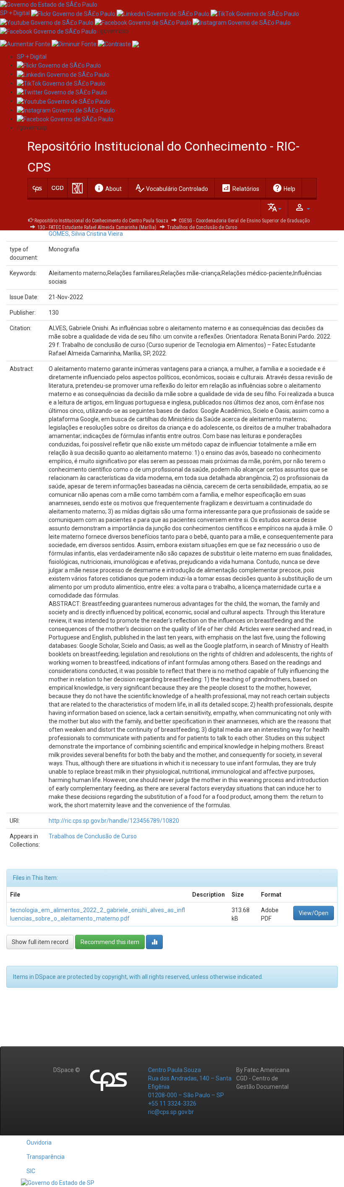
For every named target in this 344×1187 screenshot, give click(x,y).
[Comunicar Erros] (135, 43)
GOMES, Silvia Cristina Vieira (86, 233)
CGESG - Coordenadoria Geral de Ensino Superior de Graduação (244, 221)
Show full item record (40, 942)
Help (283, 188)
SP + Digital (15, 13)
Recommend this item (110, 942)
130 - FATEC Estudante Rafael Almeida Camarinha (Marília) (96, 227)
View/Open (313, 913)
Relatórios (240, 188)
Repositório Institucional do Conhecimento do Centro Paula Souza (101, 221)
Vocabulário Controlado (171, 188)
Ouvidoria (39, 1142)
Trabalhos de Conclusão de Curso (202, 227)
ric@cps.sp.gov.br (171, 1112)
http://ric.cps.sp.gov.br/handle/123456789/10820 (114, 820)
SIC (30, 1171)
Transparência (45, 1156)
